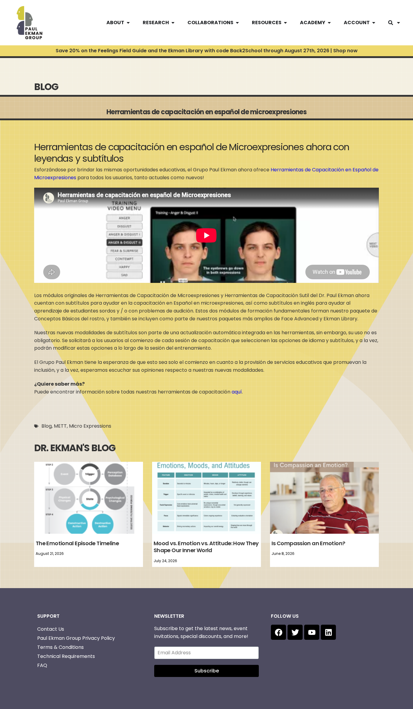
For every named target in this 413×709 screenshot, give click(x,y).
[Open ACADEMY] (329, 22)
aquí (236, 391)
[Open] (398, 22)
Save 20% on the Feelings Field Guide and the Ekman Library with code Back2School (207, 50)
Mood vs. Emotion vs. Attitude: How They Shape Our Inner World (206, 546)
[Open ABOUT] (128, 22)
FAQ (42, 665)
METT (60, 425)
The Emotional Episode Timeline (77, 543)
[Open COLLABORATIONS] (237, 22)
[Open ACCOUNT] (373, 22)
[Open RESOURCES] (285, 22)
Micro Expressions (90, 425)
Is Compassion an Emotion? (308, 543)
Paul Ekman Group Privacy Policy (76, 638)
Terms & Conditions (60, 647)
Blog (46, 425)
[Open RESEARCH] (173, 22)
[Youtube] (311, 632)
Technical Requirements (66, 656)
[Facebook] (278, 632)
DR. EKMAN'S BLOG (74, 448)
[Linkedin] (328, 632)
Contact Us (50, 629)
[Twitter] (295, 632)
